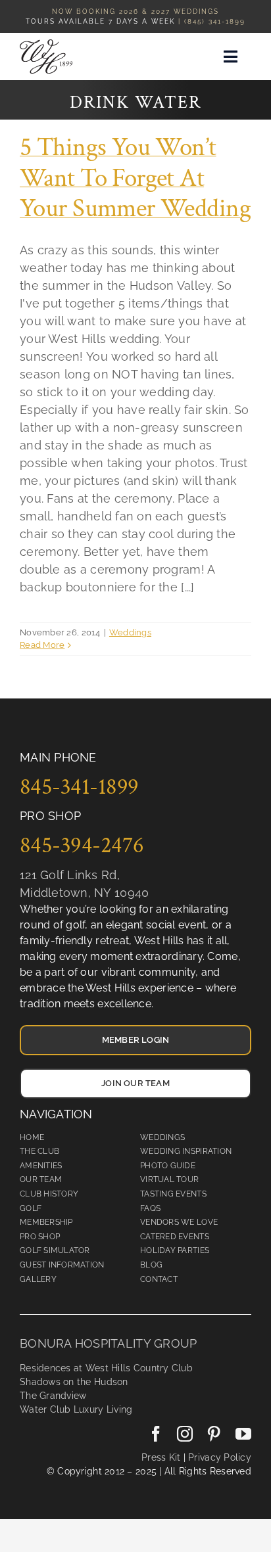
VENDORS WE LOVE (179, 1222)
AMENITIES (41, 1165)
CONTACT (159, 1279)
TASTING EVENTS (173, 1193)
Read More (42, 645)
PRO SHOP (40, 1236)
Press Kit (160, 1457)
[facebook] (156, 1434)
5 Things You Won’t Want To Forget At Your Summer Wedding (135, 178)
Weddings (130, 632)
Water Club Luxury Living (76, 1409)
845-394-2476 (82, 845)
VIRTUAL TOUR (169, 1179)
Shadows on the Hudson (74, 1382)
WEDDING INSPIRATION (186, 1151)
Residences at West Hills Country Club (106, 1368)
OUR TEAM (41, 1179)
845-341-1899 (79, 786)
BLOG (151, 1264)
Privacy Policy (218, 1457)
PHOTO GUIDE (167, 1165)
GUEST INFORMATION (62, 1264)
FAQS (150, 1208)
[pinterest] (214, 1434)
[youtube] (243, 1434)
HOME (32, 1137)
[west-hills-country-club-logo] (46, 45)
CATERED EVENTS (174, 1236)
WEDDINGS (162, 1137)
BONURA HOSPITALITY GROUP (108, 1343)
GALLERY (38, 1279)
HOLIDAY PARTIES (174, 1250)
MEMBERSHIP (46, 1222)
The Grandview (53, 1395)
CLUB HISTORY (49, 1193)
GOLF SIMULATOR (55, 1250)
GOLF (30, 1208)
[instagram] (185, 1434)
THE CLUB (39, 1151)
